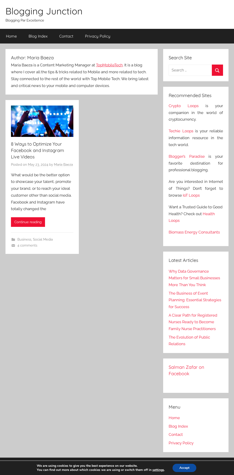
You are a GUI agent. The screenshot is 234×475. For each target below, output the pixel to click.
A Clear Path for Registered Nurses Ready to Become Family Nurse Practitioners (193, 322)
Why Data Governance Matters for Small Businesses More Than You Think (194, 278)
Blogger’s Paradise (187, 156)
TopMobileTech (109, 65)
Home (11, 36)
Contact (66, 36)
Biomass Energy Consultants (194, 232)
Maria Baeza (63, 165)
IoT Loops (191, 195)
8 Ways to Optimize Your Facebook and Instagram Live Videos (37, 150)
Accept (184, 468)
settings (158, 470)
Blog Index (38, 36)
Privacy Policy (97, 36)
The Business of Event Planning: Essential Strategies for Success (195, 300)
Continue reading (28, 222)
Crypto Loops (184, 105)
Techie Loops (181, 131)
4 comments (27, 245)
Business (24, 239)
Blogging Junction (43, 11)
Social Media (43, 239)
